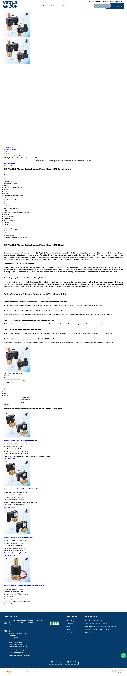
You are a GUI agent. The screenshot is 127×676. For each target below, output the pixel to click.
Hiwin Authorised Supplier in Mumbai (96, 624)
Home (30, 6)
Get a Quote (117, 6)
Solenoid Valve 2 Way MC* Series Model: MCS (21, 440)
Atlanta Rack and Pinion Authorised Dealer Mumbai (100, 626)
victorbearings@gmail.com (115, 1)
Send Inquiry (10, 147)
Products (46, 6)
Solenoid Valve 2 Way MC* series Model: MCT (21, 489)
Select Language (116, 672)
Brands (53, 6)
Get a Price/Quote (9, 163)
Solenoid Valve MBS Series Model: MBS (18, 537)
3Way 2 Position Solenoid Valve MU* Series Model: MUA (25, 585)
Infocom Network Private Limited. (38, 673)
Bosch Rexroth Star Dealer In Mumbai (96, 621)
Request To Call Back (10, 149)
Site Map (70, 632)
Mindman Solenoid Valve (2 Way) (13, 156)
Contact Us (62, 6)
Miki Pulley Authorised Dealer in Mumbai (97, 629)
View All (87, 632)
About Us (37, 6)
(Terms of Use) (39, 671)
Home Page (70, 621)
